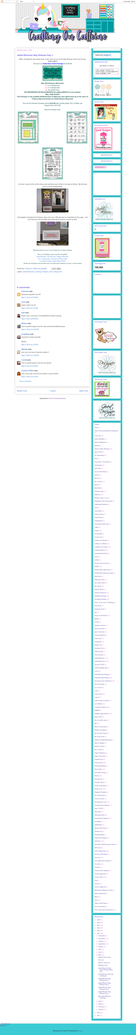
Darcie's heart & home (102, 563)
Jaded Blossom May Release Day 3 (104, 983)
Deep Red (98, 576)
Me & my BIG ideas (101, 720)
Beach (97, 484)
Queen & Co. (99, 789)
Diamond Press (99, 579)
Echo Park (98, 606)
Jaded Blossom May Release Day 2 (104, 988)
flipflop (97, 619)
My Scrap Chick (99, 736)
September (102, 944)
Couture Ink (98, 537)
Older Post (83, 391)
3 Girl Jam (98, 435)
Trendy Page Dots (100, 874)
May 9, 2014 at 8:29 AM (29, 366)
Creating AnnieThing (101, 553)
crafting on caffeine (101, 543)
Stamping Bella (99, 834)
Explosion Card (99, 609)
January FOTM (99, 664)
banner (97, 475)
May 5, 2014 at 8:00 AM (29, 319)
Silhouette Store (100, 815)
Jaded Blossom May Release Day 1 (104, 992)
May (100, 955)
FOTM (97, 622)
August (100, 946)
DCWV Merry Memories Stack (104, 573)
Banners (97, 478)
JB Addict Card (102, 965)
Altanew (97, 445)
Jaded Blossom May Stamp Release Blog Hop (105, 969)
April (100, 1001)
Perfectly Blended (100, 766)
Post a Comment (25, 381)
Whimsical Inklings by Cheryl (104, 890)
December (101, 936)
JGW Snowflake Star (101, 668)
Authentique (98, 465)
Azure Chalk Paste (100, 471)
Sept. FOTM (98, 808)
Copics (97, 530)
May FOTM (98, 717)
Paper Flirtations (100, 753)
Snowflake (98, 821)
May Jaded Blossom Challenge (104, 997)
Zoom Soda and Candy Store (104, 910)
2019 (98, 920)
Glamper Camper (100, 625)
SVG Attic (97, 841)
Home (53, 391)
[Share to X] (56, 269)
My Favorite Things (101, 733)
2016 (98, 928)
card (96, 507)
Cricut (96, 556)
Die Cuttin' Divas (100, 583)
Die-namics (98, 586)
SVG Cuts (98, 847)
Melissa (24, 323)
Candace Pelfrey (27, 370)
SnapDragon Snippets (101, 818)
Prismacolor (98, 779)
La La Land (98, 687)
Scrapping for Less (100, 802)
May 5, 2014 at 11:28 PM (30, 355)
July (99, 949)
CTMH (97, 560)
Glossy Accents (99, 628)
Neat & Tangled (99, 743)
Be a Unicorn (99, 481)
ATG (96, 458)
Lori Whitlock (99, 704)
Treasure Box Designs (102, 870)
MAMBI (97, 710)
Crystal (24, 360)
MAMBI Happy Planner (102, 713)
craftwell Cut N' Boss (101, 547)
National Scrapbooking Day (103, 740)
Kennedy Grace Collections (103, 681)
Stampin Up (98, 831)
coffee (96, 527)
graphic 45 (98, 645)
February (101, 1006)
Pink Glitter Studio (100, 772)
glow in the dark (100, 632)
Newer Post (22, 391)
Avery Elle (98, 468)
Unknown (25, 291)
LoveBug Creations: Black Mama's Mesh (53, 261)
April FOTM (98, 452)
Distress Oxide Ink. (100, 592)
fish (96, 612)
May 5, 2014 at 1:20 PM (29, 344)
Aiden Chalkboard (100, 442)
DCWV (97, 566)
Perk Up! (101, 960)
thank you (98, 857)
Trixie (23, 302)
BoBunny (97, 494)
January (101, 1009)
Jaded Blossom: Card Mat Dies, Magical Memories (53, 256)
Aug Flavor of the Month (102, 462)
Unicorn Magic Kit (100, 887)
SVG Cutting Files (55, 272)
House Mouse (99, 655)
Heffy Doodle (99, 651)
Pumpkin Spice (99, 782)
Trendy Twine (99, 877)
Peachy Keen (99, 762)
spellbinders (98, 825)
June (100, 952)
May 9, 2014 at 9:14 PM (29, 377)
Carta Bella (98, 511)
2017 (98, 925)
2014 (98, 933)
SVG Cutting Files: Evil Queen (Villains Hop (52, 259)
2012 (98, 1015)
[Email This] (52, 269)
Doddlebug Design (100, 596)
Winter (97, 897)
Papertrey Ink (99, 759)
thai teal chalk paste (101, 854)
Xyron (96, 900)
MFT (96, 723)
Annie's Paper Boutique (102, 449)
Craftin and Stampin (101, 540)
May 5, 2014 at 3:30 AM (29, 297)
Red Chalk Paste (100, 795)
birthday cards (99, 491)
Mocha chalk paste (100, 726)
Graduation (98, 642)
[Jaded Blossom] (107, 155)
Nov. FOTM (98, 749)
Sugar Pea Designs (101, 838)
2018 (96, 427)
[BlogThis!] (54, 269)
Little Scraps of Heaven (102, 700)
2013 (98, 1013)
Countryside (98, 534)
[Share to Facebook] (58, 269)
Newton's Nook (99, 746)
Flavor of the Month (101, 615)
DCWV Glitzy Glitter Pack (102, 570)
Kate (23, 313)
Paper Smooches (100, 756)
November (101, 938)
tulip (96, 880)
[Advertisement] (104, 183)
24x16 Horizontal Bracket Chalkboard (106, 431)
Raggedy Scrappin (100, 792)
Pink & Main (98, 769)
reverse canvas (99, 798)
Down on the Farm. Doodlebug (104, 602)
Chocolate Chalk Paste (102, 524)
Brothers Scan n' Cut (101, 498)
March (100, 1004)
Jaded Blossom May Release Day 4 (104, 979)
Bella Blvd (98, 488)
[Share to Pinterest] (60, 269)
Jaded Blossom (99, 658)
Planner (97, 775)
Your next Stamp (100, 906)
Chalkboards (99, 520)
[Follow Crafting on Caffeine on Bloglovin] (103, 56)
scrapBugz (25, 334)
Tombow (97, 867)
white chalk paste (100, 893)
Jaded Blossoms (28, 272)
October (101, 941)
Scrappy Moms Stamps (102, 805)
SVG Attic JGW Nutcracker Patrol (105, 844)
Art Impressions (99, 455)
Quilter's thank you (104, 962)
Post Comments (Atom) (57, 398)
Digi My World (99, 589)
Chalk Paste (98, 517)
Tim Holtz (97, 864)
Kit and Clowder (100, 684)
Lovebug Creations (41, 272)
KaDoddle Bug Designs (102, 674)
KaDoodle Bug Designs (102, 677)
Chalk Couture (99, 514)
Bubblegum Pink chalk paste (103, 501)
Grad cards (98, 638)
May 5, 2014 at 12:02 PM (30, 329)
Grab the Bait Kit (100, 635)
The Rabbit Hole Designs (102, 861)
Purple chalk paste (100, 785)
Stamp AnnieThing (100, 828)
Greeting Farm (99, 648)
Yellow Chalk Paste (101, 903)
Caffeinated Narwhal (101, 504)
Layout (97, 697)
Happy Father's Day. (104, 957)
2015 (98, 930)
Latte (96, 691)
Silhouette (98, 811)
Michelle (24, 349)
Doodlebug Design (100, 599)
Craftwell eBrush (100, 550)
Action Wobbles (99, 439)
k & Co (97, 671)
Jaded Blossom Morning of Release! (105, 975)
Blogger (80, 1031)
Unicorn (97, 883)
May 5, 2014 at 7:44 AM (29, 308)
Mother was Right (100, 730)
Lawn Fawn (98, 694)
